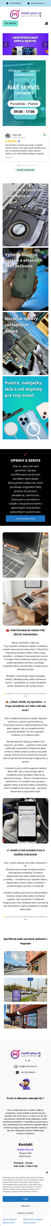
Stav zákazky (10, 23)
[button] (47, 1172)
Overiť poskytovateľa (25, 518)
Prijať (25, 1199)
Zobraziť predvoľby (25, 1213)
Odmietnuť (25, 1206)
